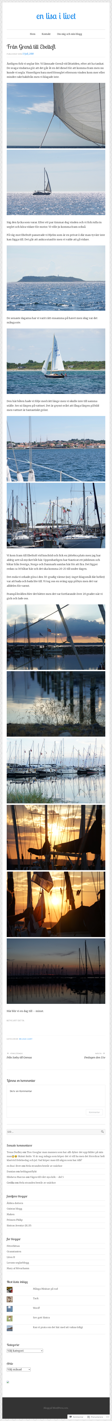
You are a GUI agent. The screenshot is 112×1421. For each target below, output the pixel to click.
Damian (11, 1171)
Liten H (11, 1257)
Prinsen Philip (15, 1220)
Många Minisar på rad (45, 1288)
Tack (36, 1298)
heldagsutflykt (28, 1171)
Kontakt (46, 34)
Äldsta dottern (15, 1203)
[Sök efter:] (56, 1132)
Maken (10, 1214)
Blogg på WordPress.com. (56, 1408)
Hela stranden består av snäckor (44, 1166)
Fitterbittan (13, 1246)
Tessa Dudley (14, 1152)
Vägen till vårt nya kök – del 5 (47, 1177)
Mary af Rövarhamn (18, 1268)
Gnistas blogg (14, 1208)
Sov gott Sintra (41, 1317)
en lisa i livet (56, 15)
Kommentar (94, 1112)
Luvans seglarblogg (18, 1262)
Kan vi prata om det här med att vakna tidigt (58, 1327)
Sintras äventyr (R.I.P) (19, 1225)
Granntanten (14, 1251)
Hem (32, 34)
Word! (36, 1308)
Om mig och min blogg (69, 34)
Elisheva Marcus (16, 1177)
